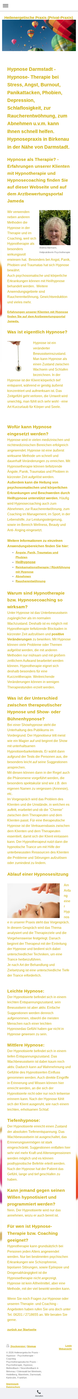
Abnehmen (23, 576)
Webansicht (65, 1349)
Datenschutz (13, 1387)
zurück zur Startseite (21, 1329)
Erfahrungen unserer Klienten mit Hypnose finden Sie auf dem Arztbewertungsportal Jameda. (37, 316)
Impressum (12, 1384)
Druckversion (18, 1346)
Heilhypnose (26, 562)
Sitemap (31, 1346)
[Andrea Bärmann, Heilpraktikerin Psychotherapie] (55, 227)
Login (68, 1345)
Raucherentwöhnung (31, 581)
